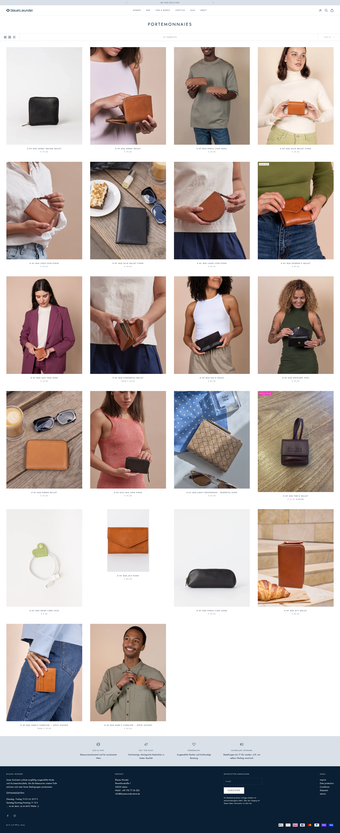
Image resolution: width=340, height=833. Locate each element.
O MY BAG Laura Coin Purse (212, 263)
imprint (323, 779)
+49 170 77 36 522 (130, 790)
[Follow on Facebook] (7, 815)
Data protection (327, 783)
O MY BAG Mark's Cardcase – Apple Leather (44, 725)
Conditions (324, 786)
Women (137, 10)
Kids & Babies (163, 10)
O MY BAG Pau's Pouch (212, 378)
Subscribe (234, 790)
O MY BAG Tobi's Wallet (295, 496)
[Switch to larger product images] (5, 37)
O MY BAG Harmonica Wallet (128, 378)
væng (22, 825)
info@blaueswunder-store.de (127, 793)
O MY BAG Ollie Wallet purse (295, 148)
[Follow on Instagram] (14, 815)
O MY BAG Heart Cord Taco (44, 610)
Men (148, 10)
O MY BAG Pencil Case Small (212, 148)
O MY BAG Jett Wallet (295, 610)
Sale (192, 10)
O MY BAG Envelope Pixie (295, 378)
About (203, 10)
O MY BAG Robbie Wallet (44, 492)
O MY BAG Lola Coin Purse (128, 492)
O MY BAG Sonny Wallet (128, 148)
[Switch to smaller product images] (9, 37)
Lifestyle (180, 10)
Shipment (324, 790)
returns (323, 793)
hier (250, 803)
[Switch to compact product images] (14, 37)
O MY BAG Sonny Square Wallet (44, 148)
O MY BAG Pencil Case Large (212, 610)
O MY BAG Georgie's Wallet (296, 263)
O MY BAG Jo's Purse (128, 576)
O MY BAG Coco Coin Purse (44, 263)
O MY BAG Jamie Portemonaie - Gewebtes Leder (211, 492)
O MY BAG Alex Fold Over (44, 378)
